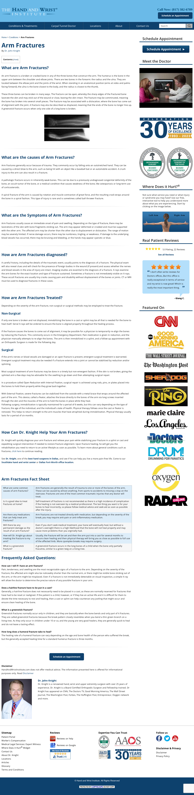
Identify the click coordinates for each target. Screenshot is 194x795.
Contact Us (142, 26)
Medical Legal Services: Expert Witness (21, 744)
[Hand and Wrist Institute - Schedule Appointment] (165, 51)
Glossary (6, 766)
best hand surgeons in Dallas (43, 458)
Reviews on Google (66, 745)
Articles (5, 762)
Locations (95, 26)
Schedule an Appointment (175, 15)
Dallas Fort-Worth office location (56, 462)
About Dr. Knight (10, 755)
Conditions (13, 37)
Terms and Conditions (13, 769)
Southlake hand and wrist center (19, 462)
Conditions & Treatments (23, 26)
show (15, 59)
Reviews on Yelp (65, 738)
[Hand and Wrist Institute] (48, 11)
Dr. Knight (11, 458)
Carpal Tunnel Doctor (63, 26)
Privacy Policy (163, 756)
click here (17, 451)
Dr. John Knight (12, 50)
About (118, 26)
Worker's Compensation (14, 740)
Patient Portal (8, 736)
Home (4, 37)
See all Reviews (166, 254)
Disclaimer (28, 673)
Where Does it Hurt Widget (16, 747)
